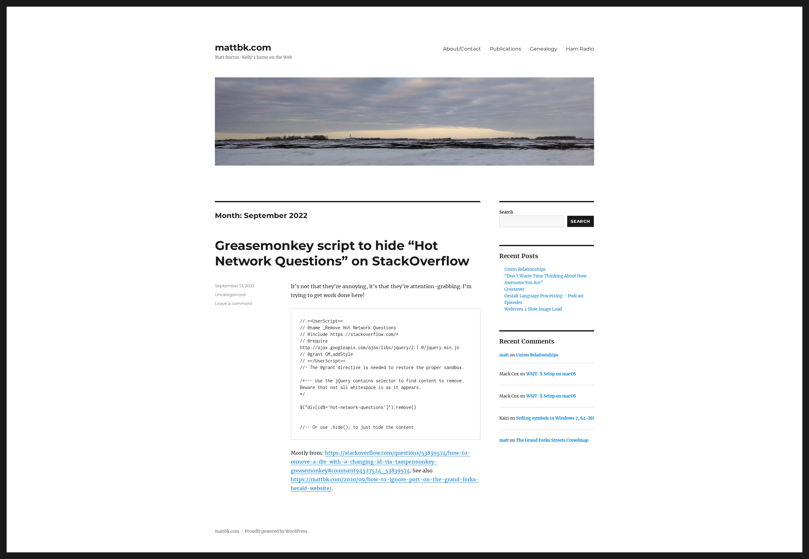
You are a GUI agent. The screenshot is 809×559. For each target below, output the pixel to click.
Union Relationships (525, 269)
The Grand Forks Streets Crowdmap (552, 440)
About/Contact (462, 49)
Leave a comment (233, 303)
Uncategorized (230, 294)
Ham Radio (580, 49)
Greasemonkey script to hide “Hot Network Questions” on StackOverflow (342, 253)
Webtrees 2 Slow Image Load (533, 309)
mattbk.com (243, 47)
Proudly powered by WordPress (276, 531)
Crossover (514, 289)
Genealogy (543, 49)
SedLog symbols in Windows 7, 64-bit (555, 418)
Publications (505, 49)
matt (504, 355)
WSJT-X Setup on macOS (551, 374)
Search (506, 212)
